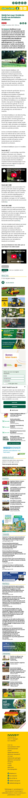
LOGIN (5, 270)
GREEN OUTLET (8, 457)
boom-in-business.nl (19, 793)
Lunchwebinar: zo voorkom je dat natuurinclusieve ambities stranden (18, 489)
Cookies (10, 765)
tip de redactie (10, 282)
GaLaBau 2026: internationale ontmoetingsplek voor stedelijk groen (17, 495)
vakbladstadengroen (14, 783)
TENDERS (5, 534)
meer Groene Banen (14, 443)
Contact (10, 750)
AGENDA (5, 478)
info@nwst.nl (12, 773)
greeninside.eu (11, 795)
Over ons (10, 745)
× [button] (24, 386)
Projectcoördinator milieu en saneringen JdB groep (17, 414)
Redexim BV (5, 266)
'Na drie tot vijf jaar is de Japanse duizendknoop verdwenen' (16, 658)
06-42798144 (13, 778)
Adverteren (11, 767)
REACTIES (5, 275)
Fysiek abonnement (13, 748)
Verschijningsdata (12, 769)
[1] (14, 165)
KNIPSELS (5, 583)
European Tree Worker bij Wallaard (16, 426)
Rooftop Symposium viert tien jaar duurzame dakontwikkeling (17, 508)
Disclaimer (10, 761)
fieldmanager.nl (9, 789)
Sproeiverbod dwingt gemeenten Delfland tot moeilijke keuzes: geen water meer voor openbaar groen (18, 670)
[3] (19, 220)
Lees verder (15, 399)
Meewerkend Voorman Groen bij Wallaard (18, 431)
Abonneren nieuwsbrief (14, 754)
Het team (10, 756)
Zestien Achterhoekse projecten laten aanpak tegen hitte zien (16, 683)
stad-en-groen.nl (9, 791)
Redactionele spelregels (14, 758)
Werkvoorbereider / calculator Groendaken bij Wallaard (17, 420)
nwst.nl (18, 795)
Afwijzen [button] (14, 406)
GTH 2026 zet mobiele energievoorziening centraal (17, 501)
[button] (14, 410)
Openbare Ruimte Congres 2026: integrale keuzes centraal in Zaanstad (17, 482)
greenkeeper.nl (18, 789)
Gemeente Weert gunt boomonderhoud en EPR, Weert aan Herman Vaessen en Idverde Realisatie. (13, 560)
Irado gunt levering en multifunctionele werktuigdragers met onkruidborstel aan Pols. (13, 566)
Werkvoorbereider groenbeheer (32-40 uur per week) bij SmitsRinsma (17, 438)
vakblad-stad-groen (14, 780)
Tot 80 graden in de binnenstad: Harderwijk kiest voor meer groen (17, 677)
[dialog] (14, 399)
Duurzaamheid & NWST (14, 747)
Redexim (6, 29)
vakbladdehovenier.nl (7, 793)
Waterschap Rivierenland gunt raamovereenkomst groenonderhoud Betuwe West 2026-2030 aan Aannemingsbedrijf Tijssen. (12, 545)
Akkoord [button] (14, 402)
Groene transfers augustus (17, 662)
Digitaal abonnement (13, 752)
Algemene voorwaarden (14, 760)
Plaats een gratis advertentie (10, 464)
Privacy (9, 763)
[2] (6, 202)
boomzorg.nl (18, 791)
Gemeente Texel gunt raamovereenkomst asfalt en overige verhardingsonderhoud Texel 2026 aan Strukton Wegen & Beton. (13, 538)
